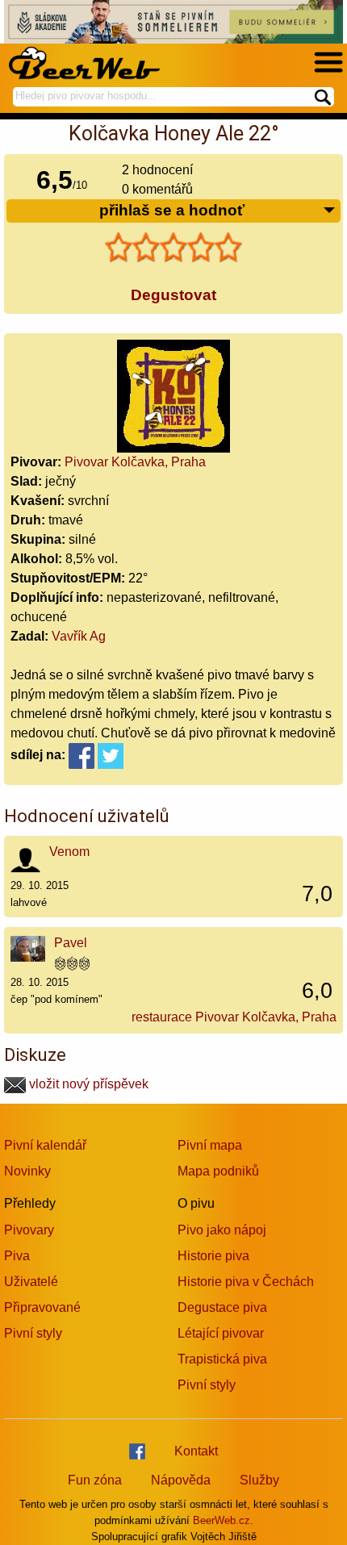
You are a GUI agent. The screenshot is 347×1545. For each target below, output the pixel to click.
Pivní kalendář (45, 1145)
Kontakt (196, 1451)
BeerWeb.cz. (223, 1520)
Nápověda (181, 1480)
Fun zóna (95, 1480)
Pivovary (29, 1230)
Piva (17, 1256)
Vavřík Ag (79, 636)
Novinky (27, 1171)
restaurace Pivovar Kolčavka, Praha (234, 1017)
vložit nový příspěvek (87, 1084)
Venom (69, 851)
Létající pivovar (221, 1333)
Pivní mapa (210, 1145)
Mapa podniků (218, 1171)
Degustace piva (222, 1307)
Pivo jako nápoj (222, 1230)
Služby (259, 1480)
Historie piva (213, 1256)
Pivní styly (33, 1333)
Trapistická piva (222, 1359)
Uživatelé (31, 1281)
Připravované (42, 1307)
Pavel (70, 943)
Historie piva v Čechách (246, 1281)
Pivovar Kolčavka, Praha (135, 462)
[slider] (173, 247)
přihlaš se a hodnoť (172, 210)
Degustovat (173, 294)
